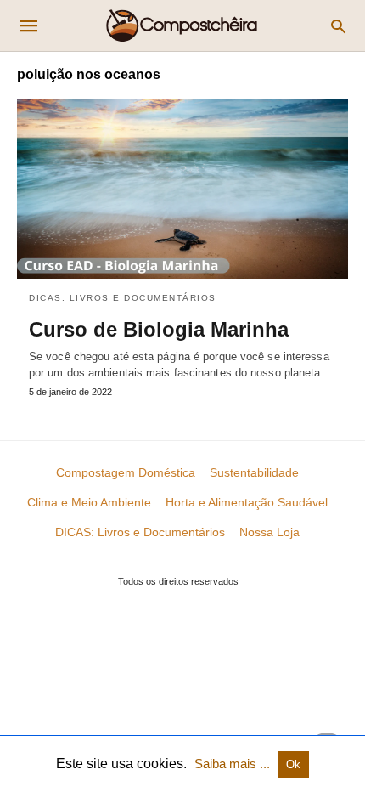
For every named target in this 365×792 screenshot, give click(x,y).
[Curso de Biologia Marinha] (182, 189)
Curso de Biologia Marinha (159, 329)
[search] (338, 26)
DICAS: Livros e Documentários (122, 298)
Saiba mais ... (233, 763)
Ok (293, 764)
